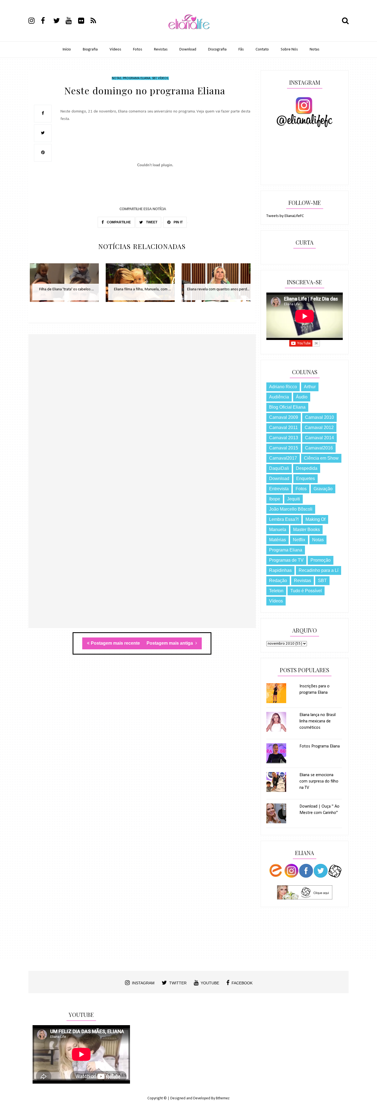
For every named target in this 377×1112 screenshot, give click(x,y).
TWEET (151, 222)
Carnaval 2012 (319, 427)
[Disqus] (142, 414)
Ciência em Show (321, 458)
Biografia (90, 49)
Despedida (306, 468)
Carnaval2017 (283, 458)
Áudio (301, 397)
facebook (242, 983)
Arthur (310, 386)
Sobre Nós (289, 49)
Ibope (274, 499)
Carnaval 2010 (319, 417)
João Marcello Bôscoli (290, 509)
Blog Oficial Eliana (287, 407)
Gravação (323, 488)
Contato (262, 49)
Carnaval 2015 (283, 448)
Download (187, 49)
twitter (178, 983)
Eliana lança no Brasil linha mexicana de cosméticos (317, 721)
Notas (314, 49)
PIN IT (178, 222)
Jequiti (293, 499)
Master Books (306, 529)
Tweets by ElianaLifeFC (285, 216)
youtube (210, 983)
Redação (278, 580)
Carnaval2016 (319, 448)
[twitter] (59, 21)
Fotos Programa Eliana (319, 746)
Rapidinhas (280, 570)
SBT (154, 78)
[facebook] (46, 21)
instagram (143, 983)
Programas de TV (286, 560)
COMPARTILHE (118, 222)
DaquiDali (279, 468)
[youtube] (71, 21)
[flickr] (84, 21)
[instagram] (34, 21)
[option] (66, 285)
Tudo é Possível (306, 590)
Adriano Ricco (283, 386)
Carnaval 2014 (319, 437)
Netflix (299, 539)
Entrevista (279, 488)
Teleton (276, 590)
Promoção (320, 560)
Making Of (315, 519)
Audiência (279, 397)
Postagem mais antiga (170, 643)
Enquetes (305, 478)
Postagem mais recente (115, 643)
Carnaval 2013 (283, 437)
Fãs (241, 49)
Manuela (277, 529)
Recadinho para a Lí (318, 570)
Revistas (161, 49)
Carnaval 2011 (283, 427)
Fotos (137, 49)
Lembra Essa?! (284, 519)
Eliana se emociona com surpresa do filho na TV (318, 781)
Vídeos (115, 49)
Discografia (217, 49)
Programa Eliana (136, 78)
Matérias (277, 539)
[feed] (96, 21)
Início (67, 49)
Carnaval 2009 (283, 417)
